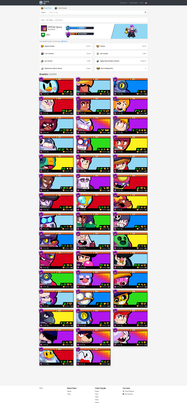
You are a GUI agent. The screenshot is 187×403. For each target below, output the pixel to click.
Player (43, 12)
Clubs (69, 394)
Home (43, 20)
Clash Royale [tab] (62, 8)
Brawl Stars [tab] (48, 8)
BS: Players (50, 20)
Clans (96, 394)
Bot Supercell (129, 394)
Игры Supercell (129, 391)
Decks (97, 400)
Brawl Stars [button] (123, 3)
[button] (146, 3)
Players (69, 391)
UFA (48, 35)
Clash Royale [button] (133, 3)
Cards (96, 397)
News (141, 3)
